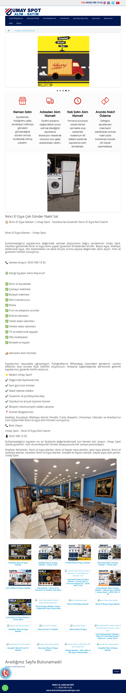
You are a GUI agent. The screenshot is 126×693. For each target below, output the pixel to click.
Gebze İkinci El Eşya (78, 629)
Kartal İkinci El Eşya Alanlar (18, 588)
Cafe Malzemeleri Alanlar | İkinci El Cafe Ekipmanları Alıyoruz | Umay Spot (108, 636)
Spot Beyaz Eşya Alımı (80, 18)
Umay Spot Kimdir (33, 18)
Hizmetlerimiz (64, 18)
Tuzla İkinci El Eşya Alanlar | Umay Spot (18, 618)
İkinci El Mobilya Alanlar (78, 604)
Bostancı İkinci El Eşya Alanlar (48, 649)
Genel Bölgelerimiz (49, 18)
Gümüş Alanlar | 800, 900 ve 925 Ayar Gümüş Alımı (78, 651)
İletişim (18, 23)
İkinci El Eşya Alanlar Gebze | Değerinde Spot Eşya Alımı (48, 607)
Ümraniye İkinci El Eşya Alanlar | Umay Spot (107, 564)
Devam (116, 671)
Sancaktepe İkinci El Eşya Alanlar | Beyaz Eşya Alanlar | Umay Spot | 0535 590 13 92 (107, 591)
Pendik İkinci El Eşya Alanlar (77, 563)
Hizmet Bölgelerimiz (16, 18)
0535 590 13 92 (65, 687)
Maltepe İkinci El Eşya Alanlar (18, 564)
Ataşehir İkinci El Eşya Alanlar (108, 649)
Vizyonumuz (96, 18)
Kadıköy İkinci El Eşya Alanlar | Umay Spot (48, 564)
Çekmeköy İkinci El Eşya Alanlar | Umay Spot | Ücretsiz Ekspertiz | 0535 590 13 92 (78, 582)
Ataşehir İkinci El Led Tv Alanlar (18, 649)
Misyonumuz (108, 18)
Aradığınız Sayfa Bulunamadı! (25, 31)
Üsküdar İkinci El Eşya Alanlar (18, 630)
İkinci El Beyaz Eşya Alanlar (108, 604)
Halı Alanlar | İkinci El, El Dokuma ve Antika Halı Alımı (48, 589)
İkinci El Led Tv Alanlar (48, 629)
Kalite (11, 23)
